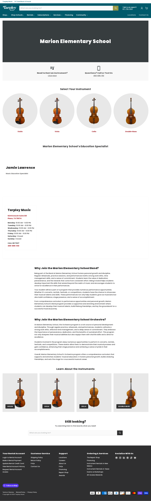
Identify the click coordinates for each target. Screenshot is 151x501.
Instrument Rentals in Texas (98, 469)
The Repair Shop (93, 457)
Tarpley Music (8, 1)
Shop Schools (17, 15)
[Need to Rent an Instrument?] (52, 71)
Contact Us (143, 15)
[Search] (115, 8)
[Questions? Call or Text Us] (99, 71)
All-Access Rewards (95, 475)
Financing (69, 15)
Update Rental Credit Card (13, 463)
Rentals (30, 15)
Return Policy (36, 460)
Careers (62, 460)
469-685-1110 (98, 76)
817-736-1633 (128, 9)
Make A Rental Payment (12, 460)
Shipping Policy (37, 457)
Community (81, 15)
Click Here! (52, 76)
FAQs (33, 463)
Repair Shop (63, 472)
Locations (131, 15)
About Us (62, 463)
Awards (62, 475)
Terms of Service (8, 492)
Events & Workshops (95, 472)
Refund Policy (20, 492)
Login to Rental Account (12, 457)
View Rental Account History (14, 466)
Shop (5, 15)
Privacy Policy (32, 492)
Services (57, 15)
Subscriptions (43, 15)
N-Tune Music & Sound (23, 1)
